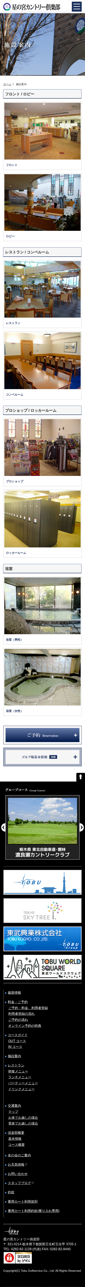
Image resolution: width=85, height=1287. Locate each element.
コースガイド (18, 1035)
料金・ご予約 (18, 1002)
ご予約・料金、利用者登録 (28, 1008)
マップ (13, 1111)
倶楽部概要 (16, 1132)
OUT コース (17, 1041)
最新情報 (14, 992)
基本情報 (14, 1138)
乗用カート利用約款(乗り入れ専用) (33, 1211)
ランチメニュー (19, 1077)
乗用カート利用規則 (23, 1201)
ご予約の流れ (18, 1019)
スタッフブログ (19, 1183)
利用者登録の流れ (21, 1013)
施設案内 (14, 1056)
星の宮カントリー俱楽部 (31, 7)
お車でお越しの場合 (23, 1117)
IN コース (15, 1047)
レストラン (16, 1065)
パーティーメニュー (23, 1083)
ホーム (7, 84)
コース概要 (16, 1144)
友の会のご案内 (19, 1155)
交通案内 (14, 1105)
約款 (11, 1192)
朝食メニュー (18, 1071)
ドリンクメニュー (21, 1089)
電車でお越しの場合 (23, 1123)
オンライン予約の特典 (24, 1025)
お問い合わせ (18, 1174)
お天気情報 (16, 1164)
